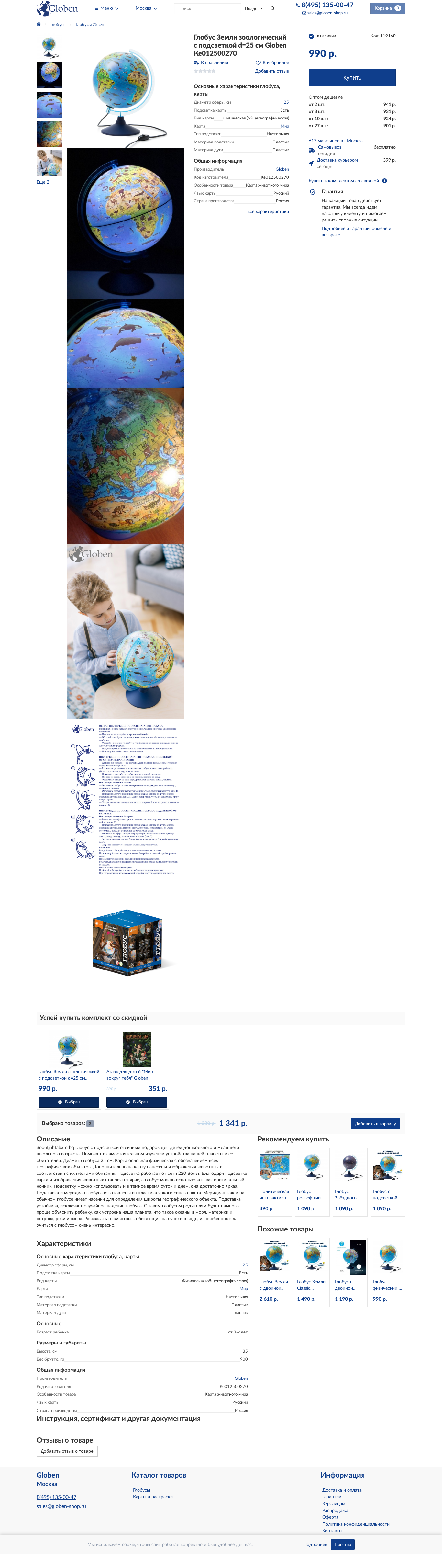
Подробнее (315, 1544)
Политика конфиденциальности (356, 1524)
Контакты (332, 1531)
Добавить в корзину (375, 1123)
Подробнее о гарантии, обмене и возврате (356, 231)
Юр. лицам (333, 1504)
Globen (282, 169)
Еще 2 (43, 182)
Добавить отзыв (272, 71)
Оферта (330, 1517)
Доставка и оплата (342, 1490)
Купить (352, 77)
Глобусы (141, 1490)
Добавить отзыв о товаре (67, 1451)
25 (286, 102)
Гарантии (331, 1497)
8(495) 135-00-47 (327, 5)
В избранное (276, 63)
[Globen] (57, 8)
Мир (285, 126)
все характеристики (268, 212)
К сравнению (214, 63)
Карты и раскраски (153, 1497)
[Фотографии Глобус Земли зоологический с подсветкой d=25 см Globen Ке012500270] (125, 90)
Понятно (343, 1545)
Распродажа (335, 1510)
